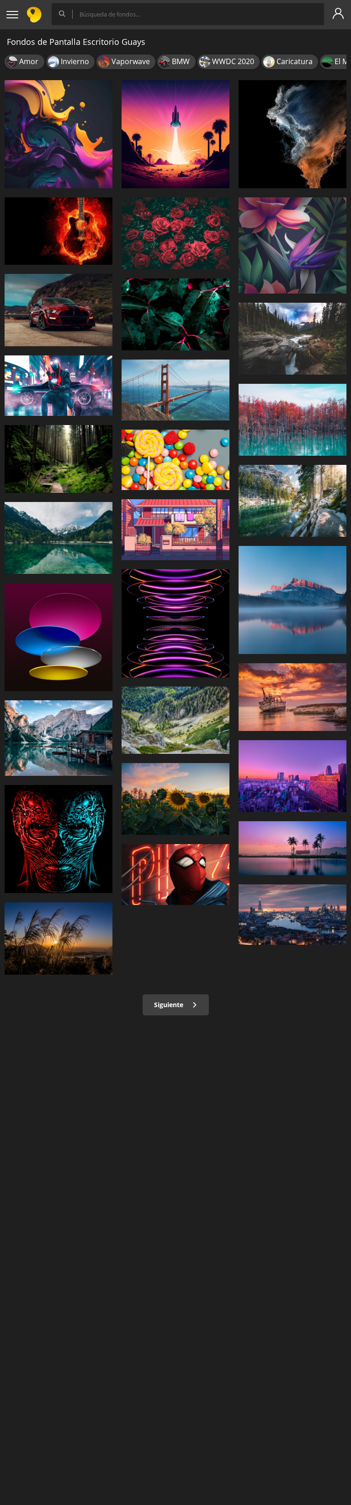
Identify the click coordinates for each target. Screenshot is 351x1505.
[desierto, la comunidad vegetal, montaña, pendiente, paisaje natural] (175, 720)
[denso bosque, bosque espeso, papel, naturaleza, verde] (58, 458)
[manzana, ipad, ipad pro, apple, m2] (175, 623)
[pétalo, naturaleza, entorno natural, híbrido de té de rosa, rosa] (175, 233)
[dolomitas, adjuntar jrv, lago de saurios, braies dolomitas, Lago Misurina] (58, 738)
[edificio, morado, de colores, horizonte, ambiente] (292, 776)
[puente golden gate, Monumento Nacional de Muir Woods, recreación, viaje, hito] (175, 390)
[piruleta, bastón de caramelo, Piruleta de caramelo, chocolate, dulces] (175, 460)
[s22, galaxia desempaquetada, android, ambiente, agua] (292, 134)
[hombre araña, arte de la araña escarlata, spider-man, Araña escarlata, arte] (175, 874)
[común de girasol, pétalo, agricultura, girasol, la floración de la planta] (175, 799)
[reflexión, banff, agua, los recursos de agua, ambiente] (292, 600)
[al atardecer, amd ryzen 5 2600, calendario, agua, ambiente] (292, 848)
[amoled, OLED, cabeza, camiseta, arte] (58, 839)
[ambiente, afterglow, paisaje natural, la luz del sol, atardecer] (58, 938)
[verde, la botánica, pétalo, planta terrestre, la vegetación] (175, 314)
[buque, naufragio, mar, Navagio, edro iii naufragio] (292, 697)
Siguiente (169, 1004)
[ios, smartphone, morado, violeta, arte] (58, 134)
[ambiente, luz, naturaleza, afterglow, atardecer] (175, 134)
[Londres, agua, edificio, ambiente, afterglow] (292, 914)
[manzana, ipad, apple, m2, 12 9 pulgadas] (58, 637)
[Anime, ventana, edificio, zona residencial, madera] (175, 529)
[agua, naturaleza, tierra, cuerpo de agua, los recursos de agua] (292, 501)
